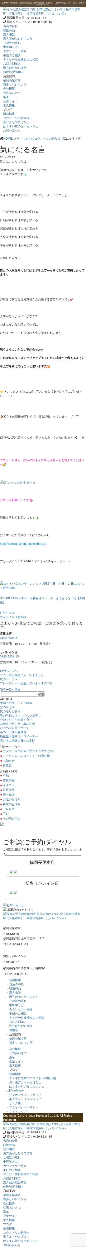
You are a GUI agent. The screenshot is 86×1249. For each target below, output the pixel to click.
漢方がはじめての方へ (22, 996)
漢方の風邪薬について (14, 728)
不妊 (6, 813)
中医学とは (15, 1005)
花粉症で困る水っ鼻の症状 (17, 724)
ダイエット (10, 785)
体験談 (7, 765)
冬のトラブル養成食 (13, 732)
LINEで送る (7, 613)
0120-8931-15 (9, 656)
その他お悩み (11, 818)
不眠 (6, 775)
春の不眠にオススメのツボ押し (20, 715)
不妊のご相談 (16, 1013)
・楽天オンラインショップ (23, 1099)
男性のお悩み (11, 804)
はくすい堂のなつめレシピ (25, 1086)
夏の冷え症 (7, 707)
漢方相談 (9, 34)
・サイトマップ (16, 1111)
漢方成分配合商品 (19, 1026)
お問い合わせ (12, 130)
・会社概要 (13, 1049)
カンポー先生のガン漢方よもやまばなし (29, 751)
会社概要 (9, 88)
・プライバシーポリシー (22, 1107)
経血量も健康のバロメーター (19, 736)
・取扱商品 (13, 988)
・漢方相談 (13, 992)
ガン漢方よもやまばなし (23, 1082)
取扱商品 (9, 30)
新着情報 (13, 1074)
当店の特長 (10, 26)
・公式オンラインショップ (23, 1095)
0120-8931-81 (9, 638)
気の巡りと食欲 (10, 711)
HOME (7, 138)
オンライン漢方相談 (13, 617)
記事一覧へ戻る (10, 689)
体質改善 (9, 780)
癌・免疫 (9, 794)
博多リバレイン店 (19, 1042)
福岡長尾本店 (16, 1038)
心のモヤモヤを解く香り (16, 719)
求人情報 (13, 1065)
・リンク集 (13, 1103)
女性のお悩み (11, 799)
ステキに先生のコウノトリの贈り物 (37, 138)
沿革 (10, 1057)
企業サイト (15, 1061)
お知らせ (9, 760)
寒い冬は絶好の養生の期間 (17, 740)
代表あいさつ (16, 1053)
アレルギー (10, 809)
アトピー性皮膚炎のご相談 (25, 1017)
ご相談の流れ (16, 1001)
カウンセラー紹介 (19, 1009)
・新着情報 (13, 980)
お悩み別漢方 (16, 1021)
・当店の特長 (15, 984)
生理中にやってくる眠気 (16, 703)
